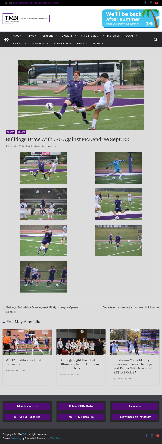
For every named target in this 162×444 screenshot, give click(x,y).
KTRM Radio (38, 43)
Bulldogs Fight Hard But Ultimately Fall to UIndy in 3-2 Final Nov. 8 (79, 364)
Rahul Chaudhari (38, 146)
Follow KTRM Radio (81, 406)
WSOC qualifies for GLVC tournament (24, 362)
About (80, 43)
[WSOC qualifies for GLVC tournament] (27, 331)
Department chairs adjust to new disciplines (129, 307)
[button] (20, 36)
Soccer (10, 132)
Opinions (47, 35)
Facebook (135, 406)
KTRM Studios (89, 35)
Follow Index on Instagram (135, 416)
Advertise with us (27, 406)
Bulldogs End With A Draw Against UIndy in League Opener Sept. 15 (42, 310)
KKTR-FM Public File (81, 416)
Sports (21, 132)
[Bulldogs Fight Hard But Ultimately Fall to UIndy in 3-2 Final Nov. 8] (81, 331)
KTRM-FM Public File (27, 416)
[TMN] (6, 39)
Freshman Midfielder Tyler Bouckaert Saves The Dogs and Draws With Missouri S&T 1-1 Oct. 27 (133, 366)
